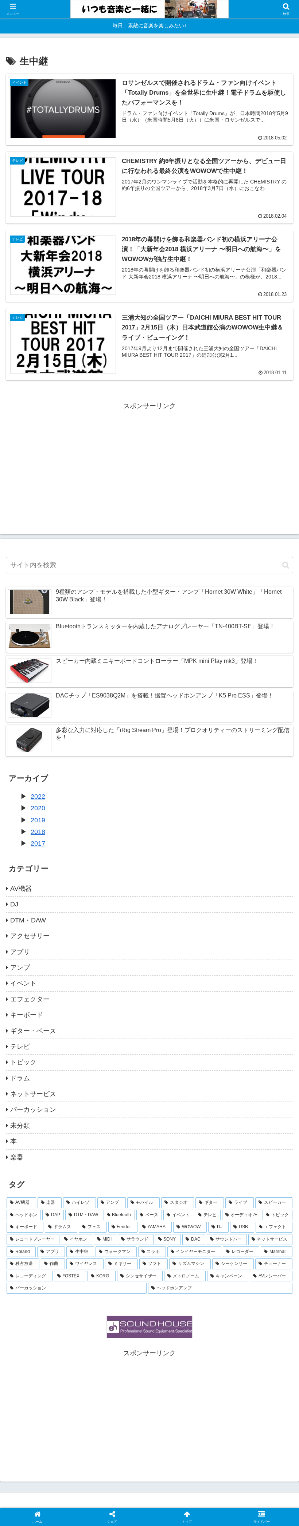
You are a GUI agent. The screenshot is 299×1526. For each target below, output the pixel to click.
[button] (285, 565)
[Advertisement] (149, 463)
